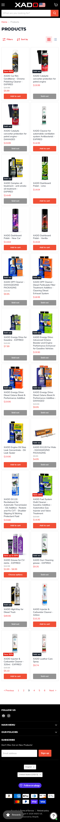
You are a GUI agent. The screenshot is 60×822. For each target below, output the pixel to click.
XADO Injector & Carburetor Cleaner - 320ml (43, 612)
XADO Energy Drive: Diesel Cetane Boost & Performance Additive (14, 395)
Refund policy (43, 810)
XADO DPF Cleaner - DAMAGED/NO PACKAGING (14, 285)
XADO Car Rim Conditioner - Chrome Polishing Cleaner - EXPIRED (14, 80)
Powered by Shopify (30, 816)
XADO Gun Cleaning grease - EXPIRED (43, 561)
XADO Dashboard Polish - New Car (13, 237)
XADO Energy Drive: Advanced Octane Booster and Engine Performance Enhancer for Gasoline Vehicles (44, 343)
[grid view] (49, 39)
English (28, 767)
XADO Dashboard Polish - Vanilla (42, 237)
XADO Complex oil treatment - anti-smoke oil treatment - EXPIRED (15, 187)
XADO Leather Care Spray (43, 660)
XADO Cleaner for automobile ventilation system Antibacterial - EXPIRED (44, 135)
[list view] (55, 39)
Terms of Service (27, 810)
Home (4, 22)
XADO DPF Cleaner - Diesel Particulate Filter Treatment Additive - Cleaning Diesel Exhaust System (44, 288)
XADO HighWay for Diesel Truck (13, 611)
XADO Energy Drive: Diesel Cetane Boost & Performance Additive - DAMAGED (44, 396)
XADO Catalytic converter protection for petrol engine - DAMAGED (15, 135)
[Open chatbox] (54, 816)
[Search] (55, 13)
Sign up (45, 753)
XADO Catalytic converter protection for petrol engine (44, 78)
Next (51, 690)
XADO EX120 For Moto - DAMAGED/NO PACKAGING (44, 450)
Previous (9, 690)
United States (28, 774)
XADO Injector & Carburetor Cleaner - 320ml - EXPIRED (14, 661)
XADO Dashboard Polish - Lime (42, 184)
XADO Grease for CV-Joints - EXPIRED (14, 561)
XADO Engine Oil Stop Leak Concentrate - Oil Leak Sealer (15, 450)
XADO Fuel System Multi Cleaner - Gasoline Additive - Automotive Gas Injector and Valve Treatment (42, 506)
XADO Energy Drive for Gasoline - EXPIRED (15, 339)
